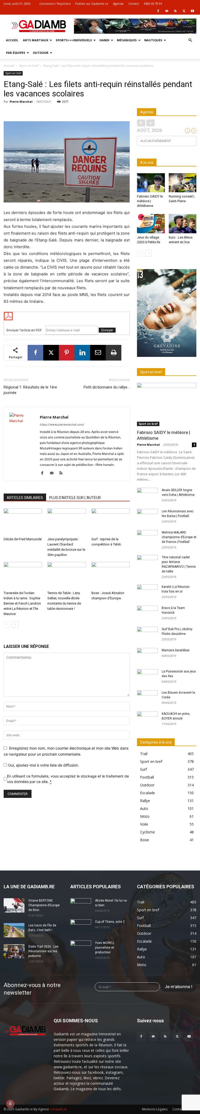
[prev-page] (7, 624)
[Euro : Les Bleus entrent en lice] (183, 223)
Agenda (118, 3)
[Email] (98, 353)
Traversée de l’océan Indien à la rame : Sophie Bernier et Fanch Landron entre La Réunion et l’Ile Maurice (22, 603)
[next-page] (15, 624)
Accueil (12, 40)
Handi (104, 40)
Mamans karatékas (176, 650)
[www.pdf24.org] (66, 316)
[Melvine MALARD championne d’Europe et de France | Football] (147, 537)
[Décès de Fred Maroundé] (23, 521)
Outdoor (40, 53)
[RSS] (175, 11)
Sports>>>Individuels (74, 40)
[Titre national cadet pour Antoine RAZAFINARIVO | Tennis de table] (147, 562)
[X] (184, 11)
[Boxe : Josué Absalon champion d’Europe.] (110, 575)
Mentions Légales (154, 1109)
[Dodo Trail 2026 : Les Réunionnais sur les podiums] (14, 951)
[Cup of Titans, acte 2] (80, 926)
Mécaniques (127, 40)
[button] (190, 40)
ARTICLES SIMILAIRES (25, 498)
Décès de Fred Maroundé (23, 539)
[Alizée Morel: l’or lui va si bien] (80, 905)
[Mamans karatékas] (147, 655)
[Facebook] (158, 11)
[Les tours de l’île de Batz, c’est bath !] (14, 930)
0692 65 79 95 (153, 3)
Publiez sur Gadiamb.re (91, 3)
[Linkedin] (82, 353)
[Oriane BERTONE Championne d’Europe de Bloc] (14, 905)
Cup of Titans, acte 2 (110, 922)
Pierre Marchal (21, 101)
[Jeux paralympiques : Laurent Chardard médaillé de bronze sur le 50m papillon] (66, 521)
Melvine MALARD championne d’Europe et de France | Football (179, 537)
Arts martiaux (35, 40)
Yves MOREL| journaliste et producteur (104, 947)
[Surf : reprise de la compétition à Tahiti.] (110, 521)
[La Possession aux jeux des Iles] (147, 676)
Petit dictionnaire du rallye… (107, 387)
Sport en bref (29, 65)
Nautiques (153, 40)
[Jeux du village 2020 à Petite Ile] (151, 223)
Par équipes (15, 53)
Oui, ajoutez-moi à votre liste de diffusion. (43, 765)
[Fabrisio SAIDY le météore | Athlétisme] (151, 182)
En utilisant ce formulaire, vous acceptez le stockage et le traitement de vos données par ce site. (68, 779)
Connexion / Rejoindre (55, 3)
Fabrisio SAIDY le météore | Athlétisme (150, 201)
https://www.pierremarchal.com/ (62, 424)
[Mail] (167, 11)
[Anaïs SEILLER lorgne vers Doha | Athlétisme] (147, 495)
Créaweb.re (58, 1109)
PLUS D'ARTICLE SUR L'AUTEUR (75, 498)
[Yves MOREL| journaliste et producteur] (80, 948)
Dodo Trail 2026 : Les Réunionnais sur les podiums (43, 951)
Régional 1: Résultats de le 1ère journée (30, 390)
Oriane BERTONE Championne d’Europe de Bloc (44, 905)
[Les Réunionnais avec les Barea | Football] (147, 516)
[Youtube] (192, 11)
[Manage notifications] (10, 1104)
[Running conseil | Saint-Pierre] (183, 182)
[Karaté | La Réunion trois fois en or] (147, 591)
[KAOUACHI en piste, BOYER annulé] (147, 718)
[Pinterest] (66, 353)
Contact (133, 3)
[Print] (113, 353)
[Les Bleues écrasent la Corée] (147, 697)
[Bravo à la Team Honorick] (147, 613)
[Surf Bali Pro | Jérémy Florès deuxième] (147, 634)
